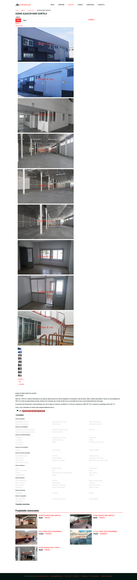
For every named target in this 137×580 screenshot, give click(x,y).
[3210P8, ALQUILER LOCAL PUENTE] (26, 553)
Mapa (24, 20)
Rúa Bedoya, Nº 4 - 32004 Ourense (90, 576)
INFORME (21, 384)
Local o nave (19, 26)
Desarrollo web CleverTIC (42, 576)
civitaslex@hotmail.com (57, 576)
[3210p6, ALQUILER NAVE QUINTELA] (81, 521)
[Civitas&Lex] (23, 4)
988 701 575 (68, 576)
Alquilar (17, 23)
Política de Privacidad (106, 576)
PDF (19, 382)
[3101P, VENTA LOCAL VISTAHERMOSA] (26, 537)
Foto (18, 20)
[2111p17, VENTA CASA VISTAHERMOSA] (81, 537)
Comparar (20, 379)
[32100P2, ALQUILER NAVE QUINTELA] (26, 521)
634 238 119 (76, 576)
